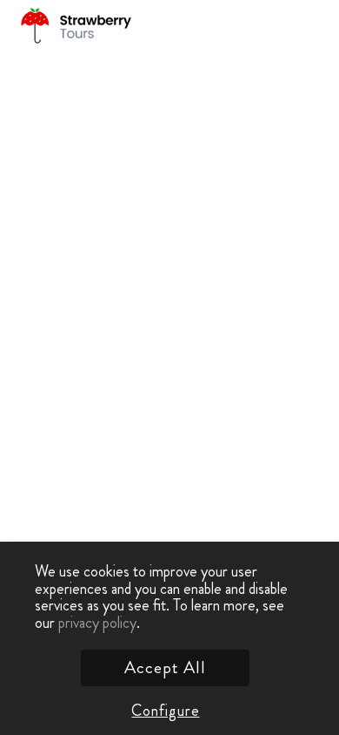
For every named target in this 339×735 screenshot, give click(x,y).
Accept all (165, 667)
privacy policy (97, 622)
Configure (165, 710)
